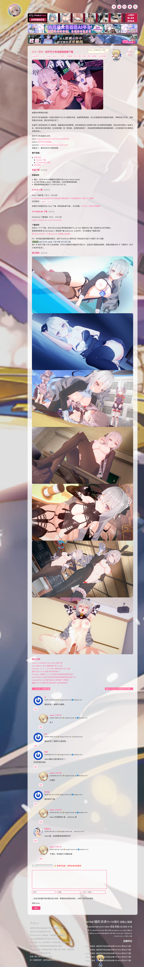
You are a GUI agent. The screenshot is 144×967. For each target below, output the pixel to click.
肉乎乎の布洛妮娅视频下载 (59, 52)
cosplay (124, 930)
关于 (19, 60)
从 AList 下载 (41, 160)
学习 (18, 27)
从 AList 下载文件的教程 (90, 206)
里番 (117, 926)
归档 (19, 57)
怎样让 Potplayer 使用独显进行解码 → (119, 689)
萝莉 (114, 933)
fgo (94, 933)
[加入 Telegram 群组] (113, 7)
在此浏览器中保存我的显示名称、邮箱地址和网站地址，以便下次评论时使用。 (64, 898)
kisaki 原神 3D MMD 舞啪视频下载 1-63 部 (47, 666)
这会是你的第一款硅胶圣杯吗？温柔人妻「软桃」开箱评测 (52, 949)
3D (41, 56)
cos (124, 936)
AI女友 (18, 51)
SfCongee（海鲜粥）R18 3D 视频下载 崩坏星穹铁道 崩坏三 (53, 674)
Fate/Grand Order (98, 930)
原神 (91, 933)
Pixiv (19, 48)
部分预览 (37, 165)
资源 (88, 56)
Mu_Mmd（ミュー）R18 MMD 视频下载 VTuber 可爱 (51, 669)
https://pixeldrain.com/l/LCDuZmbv (47, 220)
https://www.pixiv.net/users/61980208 (53, 139)
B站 (131, 933)
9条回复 (94, 56)
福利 (80, 56)
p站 (121, 926)
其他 (18, 39)
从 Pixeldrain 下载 (43, 162)
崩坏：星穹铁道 (125, 933)
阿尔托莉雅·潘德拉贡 (103, 933)
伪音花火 (47, 829)
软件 (18, 31)
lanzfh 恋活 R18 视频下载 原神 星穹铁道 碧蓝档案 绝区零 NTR (54, 677)
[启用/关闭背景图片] (119, 7)
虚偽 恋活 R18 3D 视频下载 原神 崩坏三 (46, 671)
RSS (19, 45)
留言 (19, 63)
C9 (90, 930)
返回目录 (44, 170)
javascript (94, 926)
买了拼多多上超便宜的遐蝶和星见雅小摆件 (46, 946)
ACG (18, 23)
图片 (116, 922)
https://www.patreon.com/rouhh (54, 145)
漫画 (127, 936)
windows (116, 936)
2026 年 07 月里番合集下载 (40, 931)
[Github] (123, 7)
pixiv (101, 926)
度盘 (112, 926)
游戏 (18, 35)
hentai (49, 56)
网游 (87, 930)
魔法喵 (18, 54)
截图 (131, 936)
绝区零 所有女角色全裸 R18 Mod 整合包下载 (46, 928)
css (121, 930)
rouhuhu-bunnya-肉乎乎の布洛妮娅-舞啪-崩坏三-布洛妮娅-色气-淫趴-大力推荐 (63, 198)
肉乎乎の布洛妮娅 (45, 142)
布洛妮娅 (69, 56)
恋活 (75, 56)
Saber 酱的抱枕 (39, 6)
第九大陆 (108, 930)
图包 (129, 930)
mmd (54, 56)
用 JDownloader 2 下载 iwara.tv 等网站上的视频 (51, 234)
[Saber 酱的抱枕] (14, 10)
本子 (88, 933)
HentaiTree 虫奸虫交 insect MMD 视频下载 (47, 663)
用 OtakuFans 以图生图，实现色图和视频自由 (47, 935)
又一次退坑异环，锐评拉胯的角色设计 (44, 960)
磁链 (129, 922)
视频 (84, 56)
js (126, 922)
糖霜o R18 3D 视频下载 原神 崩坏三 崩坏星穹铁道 (49, 683)
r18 (59, 56)
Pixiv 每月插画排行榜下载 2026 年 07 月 (45, 938)
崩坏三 (63, 56)
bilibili (121, 936)
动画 (122, 922)
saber (107, 926)
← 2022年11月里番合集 (41, 689)
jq (128, 936)
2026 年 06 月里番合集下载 (40, 953)
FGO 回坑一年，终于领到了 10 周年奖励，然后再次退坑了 (52, 942)
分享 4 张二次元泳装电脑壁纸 (41, 956)
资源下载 (37, 157)
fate (96, 933)
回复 (35, 709)
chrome (118, 933)
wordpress (115, 930)
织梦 (111, 933)
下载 (86, 926)
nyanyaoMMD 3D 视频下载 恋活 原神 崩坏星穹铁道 (50, 680)
